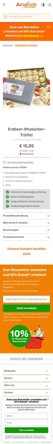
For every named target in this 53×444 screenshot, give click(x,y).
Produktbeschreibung (15, 215)
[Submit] (6, 17)
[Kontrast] (42, 4)
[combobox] (26, 17)
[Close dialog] (48, 399)
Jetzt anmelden (26, 308)
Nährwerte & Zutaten (15, 222)
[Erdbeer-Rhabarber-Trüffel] (26, 88)
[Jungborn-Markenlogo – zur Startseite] (26, 5)
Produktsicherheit (13, 237)
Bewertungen (11, 229)
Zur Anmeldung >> (30, 36)
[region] (26, 88)
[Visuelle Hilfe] (49, 4)
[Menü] (3, 4)
